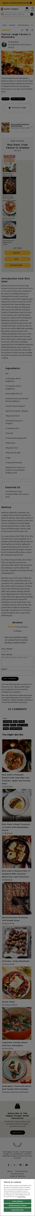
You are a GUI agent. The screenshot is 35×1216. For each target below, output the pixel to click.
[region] (17, 1197)
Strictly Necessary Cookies (17, 1205)
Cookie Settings (17, 1201)
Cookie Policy (21, 1196)
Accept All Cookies (17, 1210)
